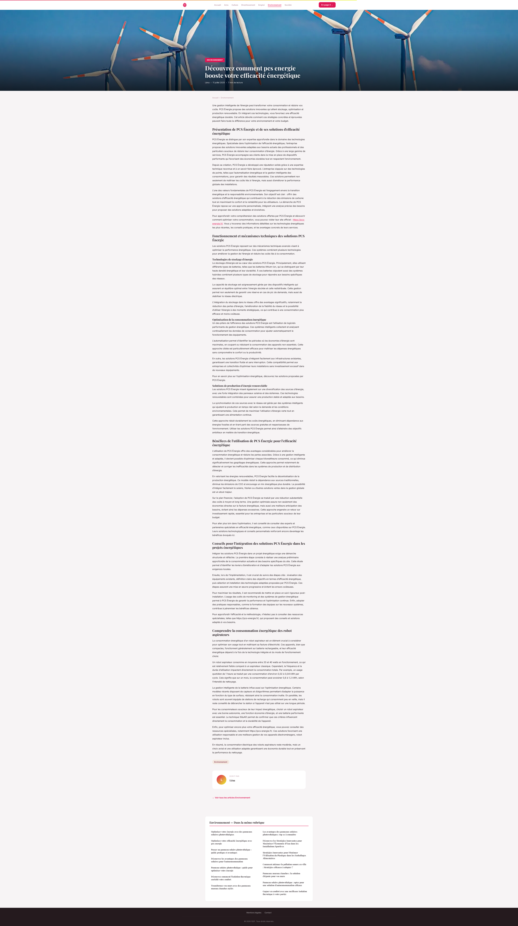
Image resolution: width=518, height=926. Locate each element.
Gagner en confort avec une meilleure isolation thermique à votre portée (285, 893)
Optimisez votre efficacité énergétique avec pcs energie (231, 842)
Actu (226, 5)
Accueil (217, 5)
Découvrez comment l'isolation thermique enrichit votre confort (231, 878)
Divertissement (248, 5)
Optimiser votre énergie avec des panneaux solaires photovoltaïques (231, 833)
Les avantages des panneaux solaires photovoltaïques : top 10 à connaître (280, 833)
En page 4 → (327, 5)
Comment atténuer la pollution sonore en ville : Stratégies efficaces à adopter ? (284, 866)
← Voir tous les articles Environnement (231, 797)
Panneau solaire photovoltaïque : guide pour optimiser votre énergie (232, 869)
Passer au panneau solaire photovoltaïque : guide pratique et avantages (231, 851)
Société (288, 5)
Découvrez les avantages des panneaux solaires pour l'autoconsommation (229, 860)
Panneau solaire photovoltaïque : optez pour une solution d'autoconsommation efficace (283, 884)
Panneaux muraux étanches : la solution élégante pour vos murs (281, 875)
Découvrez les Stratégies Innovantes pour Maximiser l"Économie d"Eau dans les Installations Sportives (282, 843)
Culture (235, 5)
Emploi (261, 5)
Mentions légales (253, 912)
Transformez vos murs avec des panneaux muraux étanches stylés (231, 887)
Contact (268, 912)
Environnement (274, 5)
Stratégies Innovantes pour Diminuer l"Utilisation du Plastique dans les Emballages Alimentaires (284, 855)
